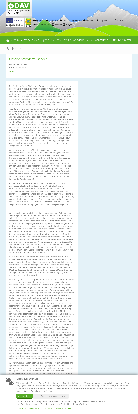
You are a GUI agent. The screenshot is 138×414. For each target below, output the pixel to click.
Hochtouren (100, 40)
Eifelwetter (40, 20)
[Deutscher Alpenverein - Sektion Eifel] (8, 40)
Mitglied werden (105, 20)
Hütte (113, 40)
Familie (66, 40)
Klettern (56, 40)
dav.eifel (58, 24)
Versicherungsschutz (71, 20)
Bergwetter (53, 20)
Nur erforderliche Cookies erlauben (51, 396)
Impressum (23, 408)
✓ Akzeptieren (24, 396)
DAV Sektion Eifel (42, 24)
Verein (15, 40)
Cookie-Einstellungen (62, 408)
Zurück (12, 71)
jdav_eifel (69, 24)
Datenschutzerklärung (40, 408)
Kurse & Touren (29, 40)
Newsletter (90, 20)
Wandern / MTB (82, 40)
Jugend (45, 40)
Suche (120, 20)
